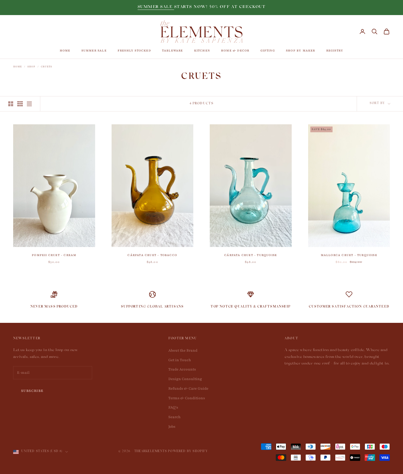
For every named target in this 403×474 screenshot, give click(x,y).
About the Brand (182, 350)
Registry (335, 50)
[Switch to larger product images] (10, 103)
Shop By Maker (300, 50)
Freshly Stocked (134, 50)
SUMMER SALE (156, 7)
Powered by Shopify (188, 451)
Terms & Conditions (186, 398)
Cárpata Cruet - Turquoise (250, 255)
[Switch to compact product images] (29, 103)
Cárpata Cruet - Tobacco (152, 255)
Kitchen (202, 50)
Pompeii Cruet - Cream (54, 255)
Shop (31, 66)
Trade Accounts (182, 369)
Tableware (172, 50)
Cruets (46, 66)
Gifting (267, 50)
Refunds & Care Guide (188, 388)
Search (174, 417)
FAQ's (173, 407)
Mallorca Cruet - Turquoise (349, 255)
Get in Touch (179, 360)
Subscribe (32, 391)
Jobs (171, 426)
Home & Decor (235, 50)
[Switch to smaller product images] (20, 103)
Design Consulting (185, 379)
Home (65, 50)
